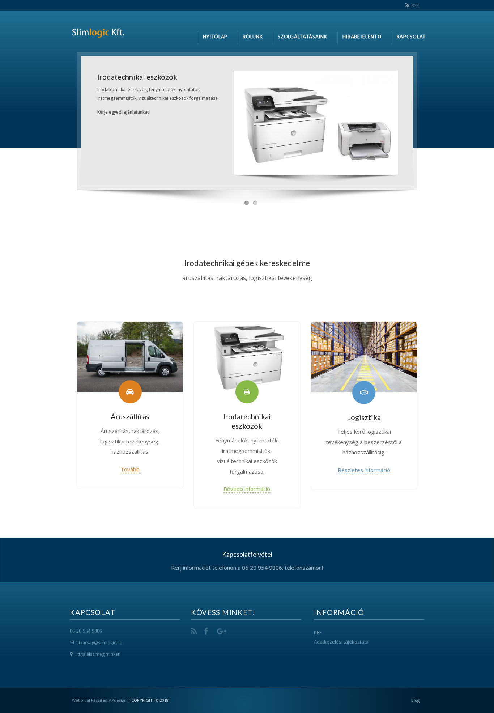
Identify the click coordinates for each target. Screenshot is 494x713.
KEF (317, 632)
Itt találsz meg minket (97, 654)
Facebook (208, 631)
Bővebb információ (246, 488)
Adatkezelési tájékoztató (341, 641)
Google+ (221, 631)
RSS (415, 5)
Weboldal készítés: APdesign (99, 700)
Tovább (130, 469)
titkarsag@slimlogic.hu (99, 643)
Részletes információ (364, 470)
